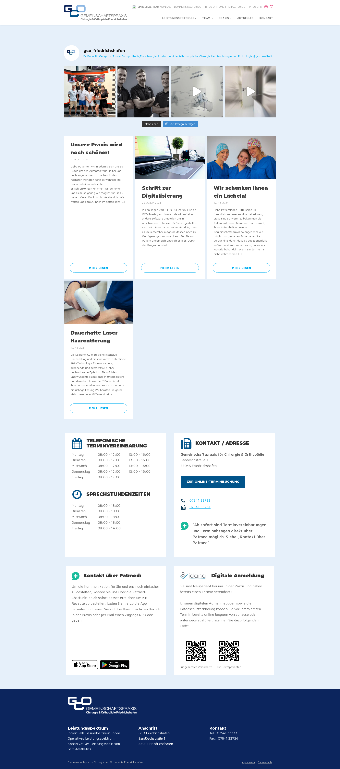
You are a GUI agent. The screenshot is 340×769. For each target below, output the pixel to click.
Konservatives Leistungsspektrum (94, 744)
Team (206, 18)
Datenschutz (265, 762)
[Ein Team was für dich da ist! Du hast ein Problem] (197, 91)
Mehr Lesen (98, 268)
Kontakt (266, 18)
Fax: (213, 738)
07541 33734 (200, 507)
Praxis (224, 18)
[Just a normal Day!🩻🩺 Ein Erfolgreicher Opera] (250, 91)
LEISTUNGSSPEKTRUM (178, 18)
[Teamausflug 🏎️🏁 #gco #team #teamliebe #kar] (89, 91)
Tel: (212, 733)
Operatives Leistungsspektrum (91, 738)
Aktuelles (245, 18)
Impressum (248, 762)
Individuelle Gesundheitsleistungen (94, 733)
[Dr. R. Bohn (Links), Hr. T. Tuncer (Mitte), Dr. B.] (143, 91)
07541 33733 (199, 500)
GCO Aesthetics (79, 749)
